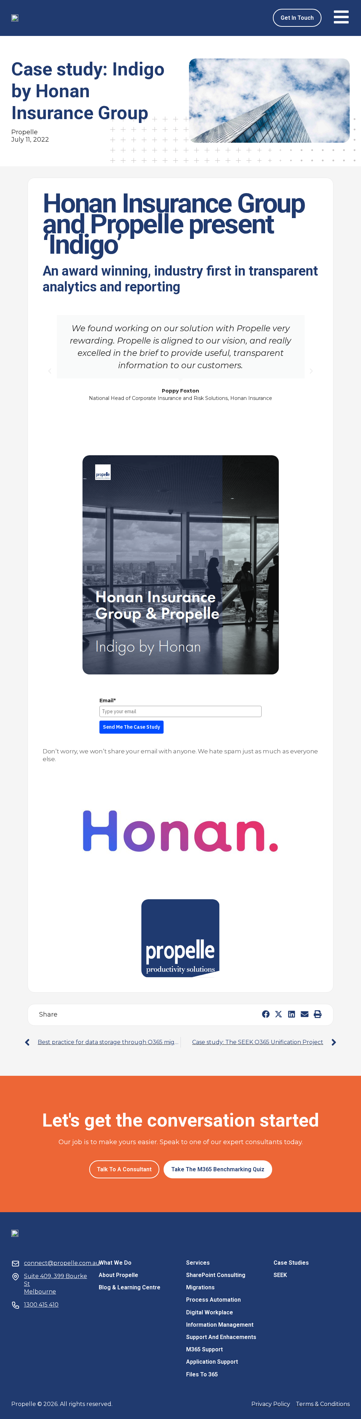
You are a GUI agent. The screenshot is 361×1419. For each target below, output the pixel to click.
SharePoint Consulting (215, 1275)
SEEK (280, 1275)
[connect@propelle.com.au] (15, 1263)
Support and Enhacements (221, 1337)
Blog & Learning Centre (129, 1287)
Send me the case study (131, 727)
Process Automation (213, 1299)
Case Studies (291, 1262)
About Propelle (118, 1275)
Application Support (212, 1361)
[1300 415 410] (15, 1305)
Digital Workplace (209, 1312)
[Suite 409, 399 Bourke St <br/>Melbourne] (15, 1276)
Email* (107, 700)
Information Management (219, 1324)
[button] (49, 371)
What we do (115, 1262)
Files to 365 (202, 1374)
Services (198, 1262)
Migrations (200, 1287)
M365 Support (204, 1349)
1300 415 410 (41, 1304)
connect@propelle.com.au (62, 1263)
